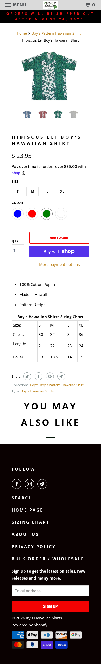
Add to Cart (59, 238)
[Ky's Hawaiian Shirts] (50, 5)
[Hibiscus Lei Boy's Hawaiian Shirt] (50, 76)
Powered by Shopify (29, 624)
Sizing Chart (30, 522)
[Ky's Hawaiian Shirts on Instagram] (31, 484)
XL (62, 191)
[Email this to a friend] (60, 376)
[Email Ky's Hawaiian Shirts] (43, 484)
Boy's (34, 385)
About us (25, 534)
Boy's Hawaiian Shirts (37, 391)
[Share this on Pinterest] (49, 376)
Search (22, 498)
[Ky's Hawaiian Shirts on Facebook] (18, 484)
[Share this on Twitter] (26, 376)
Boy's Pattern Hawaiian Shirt (62, 385)
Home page (27, 510)
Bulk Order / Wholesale (48, 559)
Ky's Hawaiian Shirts (44, 617)
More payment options (59, 264)
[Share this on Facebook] (37, 376)
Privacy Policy (34, 546)
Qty (15, 240)
